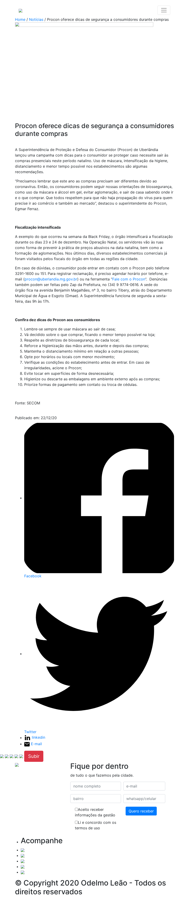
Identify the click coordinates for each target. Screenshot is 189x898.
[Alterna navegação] (163, 10)
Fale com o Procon (128, 279)
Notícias (36, 19)
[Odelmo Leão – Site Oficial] (20, 10)
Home (20, 19)
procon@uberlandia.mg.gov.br (51, 279)
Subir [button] (33, 756)
